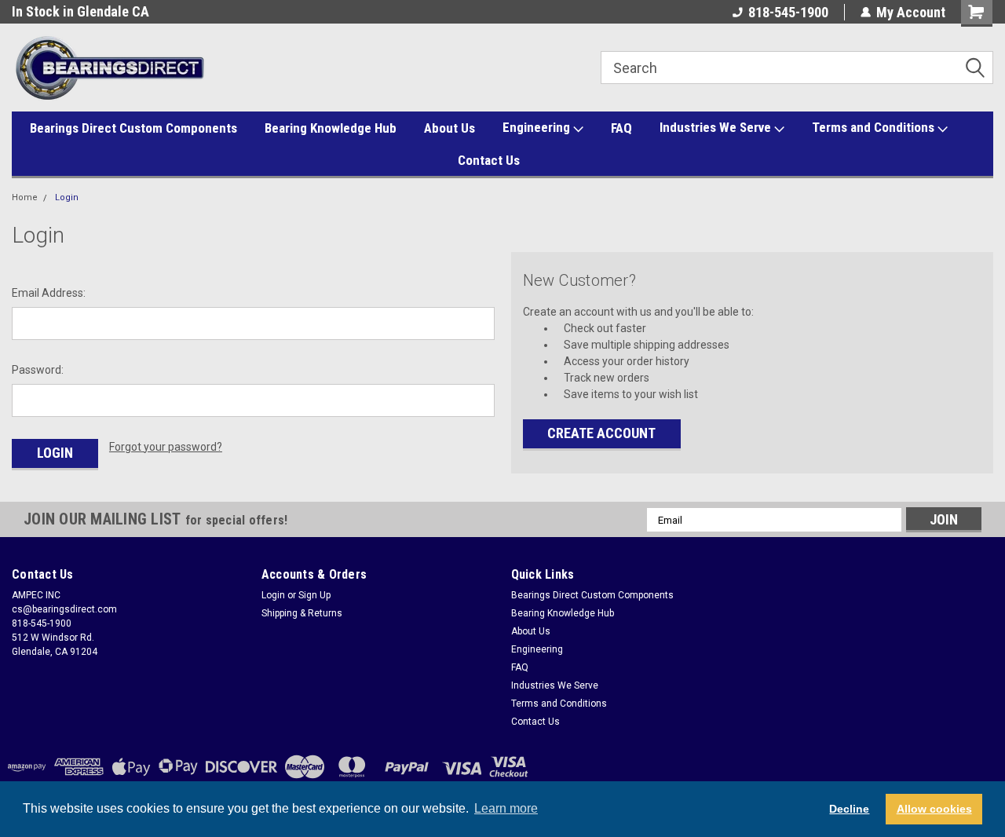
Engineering (537, 127)
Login (67, 197)
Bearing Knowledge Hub (331, 128)
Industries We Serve (717, 127)
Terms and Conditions (874, 127)
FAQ (621, 128)
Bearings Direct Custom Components (133, 128)
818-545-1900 (788, 12)
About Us (449, 128)
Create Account (601, 433)
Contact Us (489, 160)
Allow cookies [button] (934, 808)
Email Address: (49, 293)
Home (25, 197)
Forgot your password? (165, 446)
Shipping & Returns (301, 613)
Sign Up (314, 595)
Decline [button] (849, 808)
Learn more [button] (506, 808)
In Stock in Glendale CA (80, 11)
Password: (38, 370)
